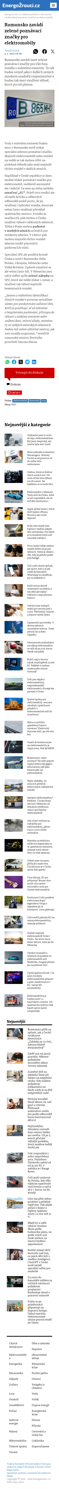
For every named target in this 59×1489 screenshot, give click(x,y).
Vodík (35, 1400)
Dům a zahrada (41, 1344)
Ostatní (36, 1379)
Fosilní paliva (40, 1373)
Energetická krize (39, 1413)
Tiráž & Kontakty (16, 1464)
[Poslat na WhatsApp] (35, 51)
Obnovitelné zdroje (39, 1357)
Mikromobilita (17, 1441)
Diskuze (15, 384)
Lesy (12, 1394)
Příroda (36, 1426)
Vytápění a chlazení (38, 1386)
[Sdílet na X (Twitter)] (53, 51)
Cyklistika (38, 1441)
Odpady (13, 1379)
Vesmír (13, 1452)
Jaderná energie (13, 1422)
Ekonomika (16, 1373)
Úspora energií (40, 1405)
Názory (13, 1432)
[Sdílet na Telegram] (27, 362)
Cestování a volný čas (39, 1433)
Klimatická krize (38, 1366)
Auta (43, 400)
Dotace (36, 1420)
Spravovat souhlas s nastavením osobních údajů (29, 1474)
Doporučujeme (40, 1447)
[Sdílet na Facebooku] (44, 51)
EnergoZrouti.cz (12, 14)
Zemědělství (16, 1405)
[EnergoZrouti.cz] (21, 5)
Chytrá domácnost (16, 1345)
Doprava (37, 1349)
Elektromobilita (30, 14)
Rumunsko (34, 400)
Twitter (40, 1467)
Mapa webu (13, 1470)
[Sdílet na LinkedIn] (34, 362)
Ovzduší (13, 1400)
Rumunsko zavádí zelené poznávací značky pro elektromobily (29, 16)
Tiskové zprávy (18, 1447)
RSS (48, 1467)
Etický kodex (33, 1464)
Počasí (13, 1411)
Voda (35, 1394)
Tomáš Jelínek (12, 51)
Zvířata (13, 1385)
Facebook (29, 1467)
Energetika (15, 1364)
